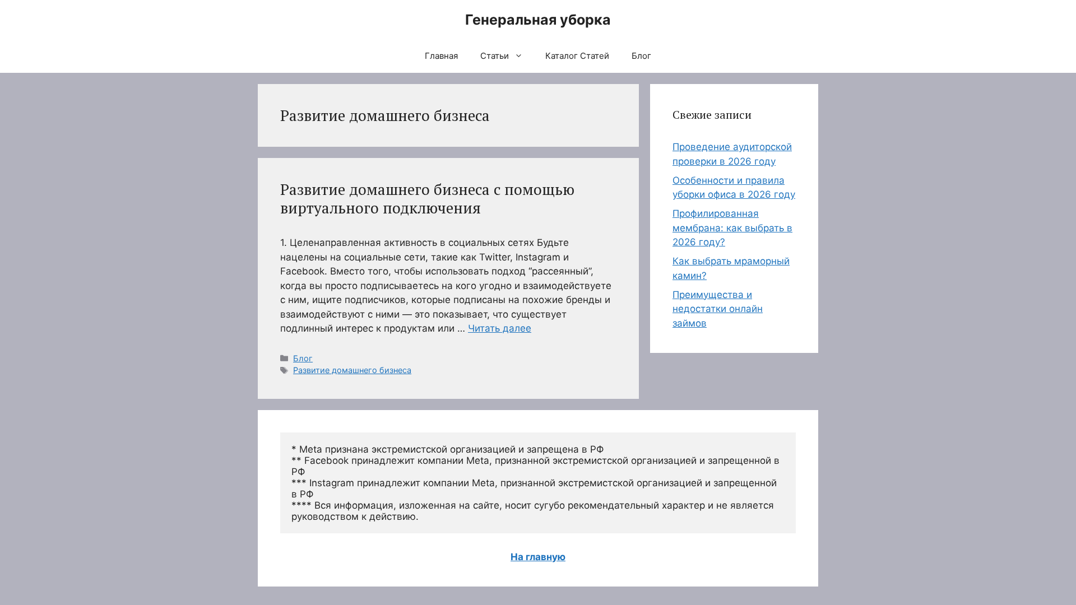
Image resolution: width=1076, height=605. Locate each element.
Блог (641, 55)
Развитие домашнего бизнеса (352, 370)
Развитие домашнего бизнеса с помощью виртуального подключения (427, 198)
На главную (538, 556)
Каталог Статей (577, 55)
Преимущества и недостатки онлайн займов (717, 309)
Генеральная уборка (538, 19)
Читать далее (499, 328)
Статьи (494, 55)
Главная (441, 55)
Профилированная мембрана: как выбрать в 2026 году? (732, 228)
